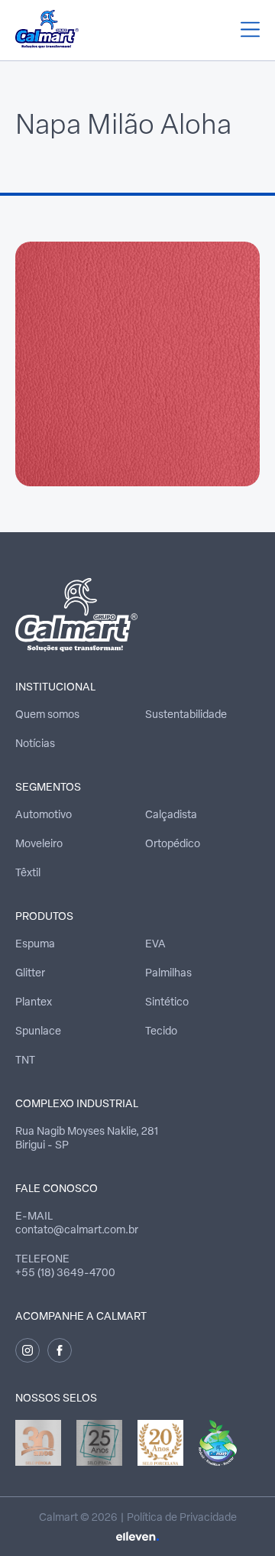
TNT (25, 1061)
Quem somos (47, 715)
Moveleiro (39, 844)
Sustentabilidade (186, 715)
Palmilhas (168, 973)
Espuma (35, 944)
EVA (155, 944)
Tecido (161, 1032)
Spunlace (38, 1032)
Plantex (33, 1003)
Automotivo (43, 815)
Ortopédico (172, 844)
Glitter (30, 973)
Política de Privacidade (182, 1518)
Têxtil (27, 873)
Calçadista (171, 815)
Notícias (35, 744)
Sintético (167, 1003)
